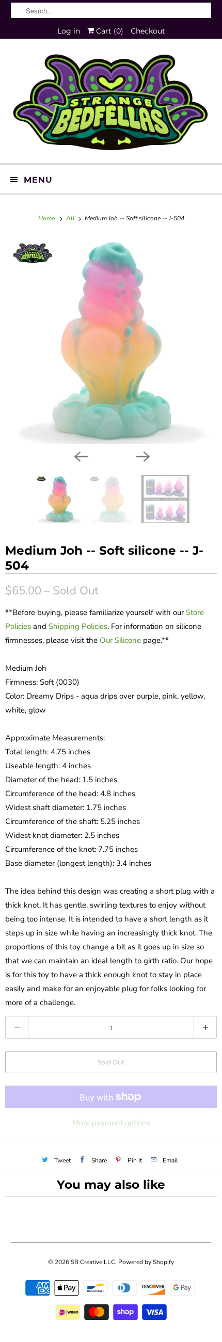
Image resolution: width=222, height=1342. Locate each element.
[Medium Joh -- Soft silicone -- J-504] (111, 341)
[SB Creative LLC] (111, 104)
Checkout (148, 31)
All (71, 218)
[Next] (142, 455)
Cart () (108, 31)
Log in (68, 31)
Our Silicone (120, 640)
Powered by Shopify (146, 1262)
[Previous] (80, 455)
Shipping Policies (78, 626)
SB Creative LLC (93, 1262)
